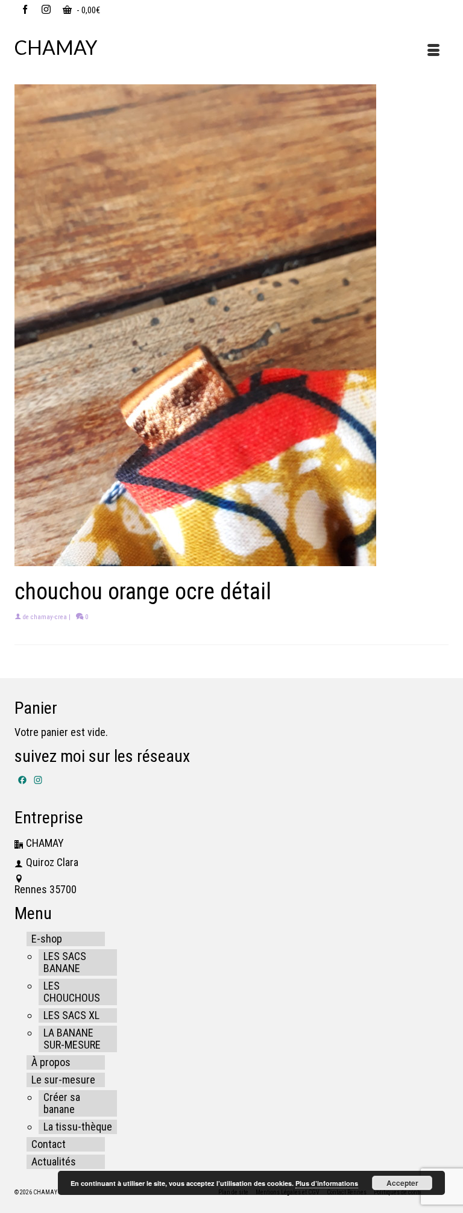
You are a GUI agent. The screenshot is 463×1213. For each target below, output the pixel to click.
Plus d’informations (326, 1183)
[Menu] (433, 51)
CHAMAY (55, 47)
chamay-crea (49, 617)
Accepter (402, 1182)
